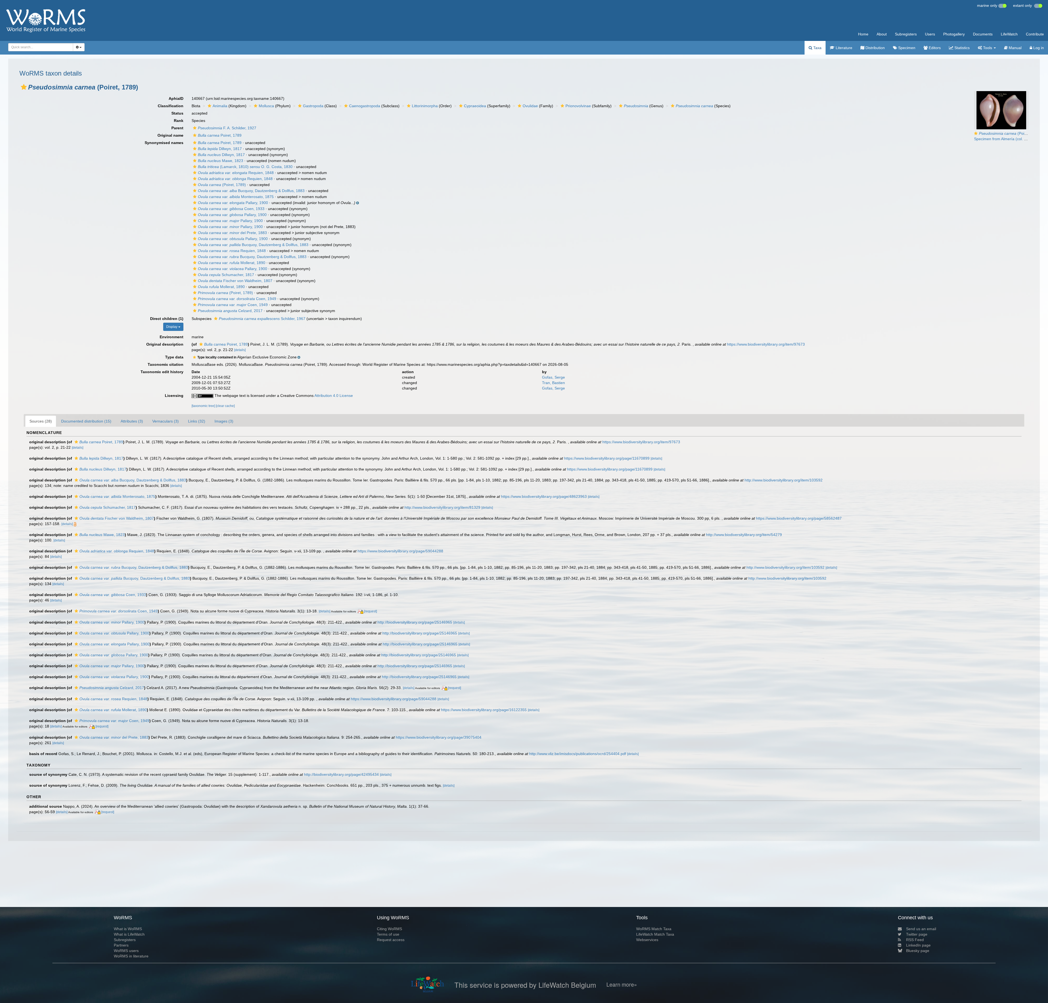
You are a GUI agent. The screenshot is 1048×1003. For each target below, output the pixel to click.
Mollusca (266, 106)
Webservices (647, 940)
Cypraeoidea (475, 106)
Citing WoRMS (389, 929)
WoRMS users (126, 950)
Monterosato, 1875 (236, 196)
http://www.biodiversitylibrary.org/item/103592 (784, 480)
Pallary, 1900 (233, 202)
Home (863, 34)
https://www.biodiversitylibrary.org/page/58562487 (799, 518)
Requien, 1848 (236, 172)
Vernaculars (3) (165, 421)
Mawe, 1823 (220, 160)
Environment (171, 337)
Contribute (1035, 34)
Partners (121, 945)
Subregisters (906, 34)
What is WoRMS (128, 929)
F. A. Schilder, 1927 (227, 128)
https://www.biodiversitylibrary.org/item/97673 (766, 344)
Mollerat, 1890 (231, 263)
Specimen (906, 48)
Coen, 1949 (237, 299)
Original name (170, 135)
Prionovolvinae (578, 106)
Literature (843, 48)
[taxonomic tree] (204, 406)
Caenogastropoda (364, 106)
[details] (240, 350)
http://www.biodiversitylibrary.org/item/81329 (442, 507)
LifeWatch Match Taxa (655, 934)
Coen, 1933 (231, 208)
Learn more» (621, 984)
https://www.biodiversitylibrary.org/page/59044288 (400, 551)
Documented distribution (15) (86, 421)
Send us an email (921, 929)
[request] (370, 611)
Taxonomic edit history (162, 372)
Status (177, 113)
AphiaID (176, 98)
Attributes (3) (132, 421)
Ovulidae (530, 106)
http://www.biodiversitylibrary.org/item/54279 (744, 534)
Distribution (874, 48)
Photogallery (954, 34)
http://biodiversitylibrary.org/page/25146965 (414, 622)
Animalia (220, 106)
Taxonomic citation (165, 364)
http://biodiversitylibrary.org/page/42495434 (341, 774)
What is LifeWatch (129, 934)
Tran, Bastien (553, 383)
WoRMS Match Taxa (653, 929)
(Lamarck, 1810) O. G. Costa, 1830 (245, 166)
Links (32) (196, 421)
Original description (164, 344)
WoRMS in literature (131, 956)
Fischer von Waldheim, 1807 (235, 281)
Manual (1015, 48)
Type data (174, 357)
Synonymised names (164, 142)
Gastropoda (313, 106)
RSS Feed (915, 940)
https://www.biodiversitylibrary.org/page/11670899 (607, 458)
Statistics (961, 48)
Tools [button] (987, 48)
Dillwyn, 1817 (220, 148)
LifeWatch (1009, 34)
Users (930, 34)
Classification (170, 106)
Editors (934, 48)
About (882, 34)
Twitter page (916, 934)
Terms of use (388, 934)
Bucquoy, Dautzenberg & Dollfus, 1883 (251, 190)
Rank (178, 120)
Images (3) (224, 421)
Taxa (816, 48)
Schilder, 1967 (262, 318)
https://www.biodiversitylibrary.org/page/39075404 (438, 737)
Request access (390, 940)
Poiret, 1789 (220, 135)
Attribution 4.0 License (333, 395)
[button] (23, 87)
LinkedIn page (918, 945)
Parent (177, 128)
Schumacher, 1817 (226, 275)
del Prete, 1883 (232, 232)
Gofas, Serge (553, 377)
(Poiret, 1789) (222, 184)
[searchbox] (39, 47)
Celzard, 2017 (230, 311)
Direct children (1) (166, 318)
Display (172, 327)
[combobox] (40, 47)
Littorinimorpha (425, 106)
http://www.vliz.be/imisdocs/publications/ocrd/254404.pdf (577, 753)
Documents (983, 34)
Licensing (174, 395)
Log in (1038, 48)
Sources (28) (40, 421)
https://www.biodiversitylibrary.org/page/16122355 (484, 710)
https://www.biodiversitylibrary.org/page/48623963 (544, 496)
